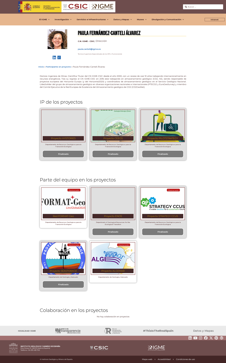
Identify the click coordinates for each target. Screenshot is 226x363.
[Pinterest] (216, 338)
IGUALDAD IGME (27, 331)
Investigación (62, 19)
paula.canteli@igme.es (89, 49)
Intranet (215, 19)
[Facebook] (206, 338)
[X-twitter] (211, 338)
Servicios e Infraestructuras (91, 19)
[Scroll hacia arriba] (220, 359)
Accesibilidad (164, 359)
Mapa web (147, 359)
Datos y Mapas (121, 19)
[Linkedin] (190, 338)
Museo (140, 19)
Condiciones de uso (185, 359)
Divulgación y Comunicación (166, 19)
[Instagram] (200, 338)
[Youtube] (195, 338)
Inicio (41, 66)
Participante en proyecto (58, 66)
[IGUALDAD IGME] (3, 330)
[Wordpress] (221, 338)
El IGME (43, 19)
